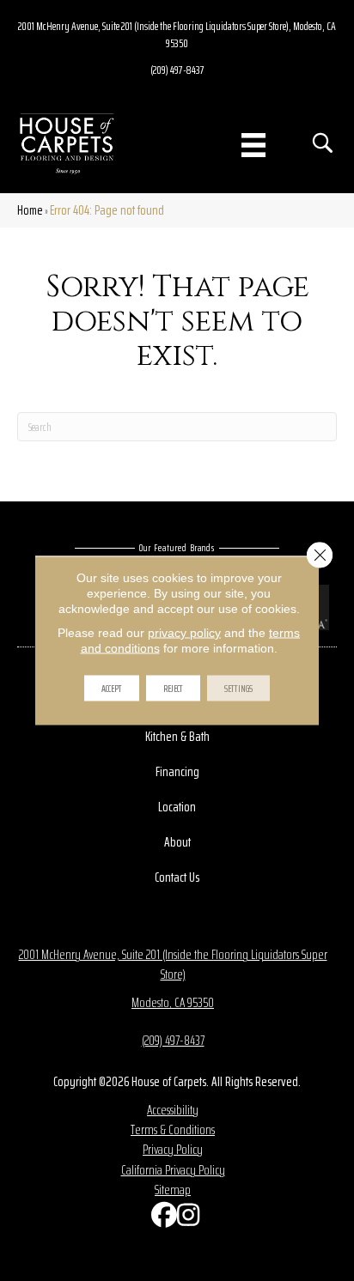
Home (30, 210)
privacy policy (184, 633)
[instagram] (185, 1218)
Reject (173, 688)
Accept (111, 688)
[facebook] (159, 1218)
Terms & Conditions (173, 1129)
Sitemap (173, 1189)
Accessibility (172, 1110)
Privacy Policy (173, 1149)
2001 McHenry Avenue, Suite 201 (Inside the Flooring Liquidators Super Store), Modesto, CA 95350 (177, 34)
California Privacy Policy (173, 1170)
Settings (238, 688)
